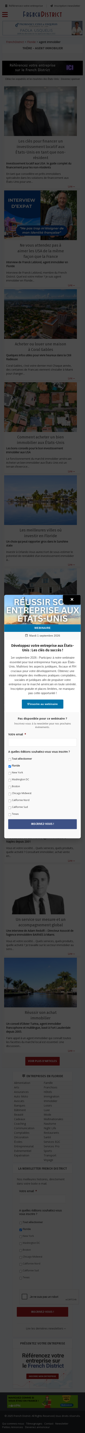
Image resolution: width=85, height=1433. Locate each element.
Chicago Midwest (21, 793)
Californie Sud (20, 807)
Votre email (17, 734)
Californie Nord (20, 800)
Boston (16, 786)
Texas (15, 814)
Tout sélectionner (22, 759)
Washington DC (20, 779)
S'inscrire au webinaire (42, 704)
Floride (16, 765)
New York (17, 772)
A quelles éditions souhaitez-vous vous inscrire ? (39, 752)
